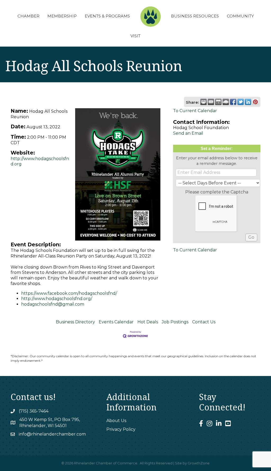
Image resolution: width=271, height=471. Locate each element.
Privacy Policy (121, 429)
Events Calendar (116, 321)
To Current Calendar (195, 110)
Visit (135, 35)
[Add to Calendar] (218, 102)
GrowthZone (199, 463)
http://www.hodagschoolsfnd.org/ (56, 298)
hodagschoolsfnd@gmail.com (52, 304)
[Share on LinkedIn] (248, 102)
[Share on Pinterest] (255, 102)
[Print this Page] (203, 102)
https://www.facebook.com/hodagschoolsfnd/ (69, 293)
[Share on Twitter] (240, 102)
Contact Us (203, 321)
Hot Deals (147, 321)
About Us (116, 420)
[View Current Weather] (226, 102)
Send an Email (188, 133)
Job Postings (175, 321)
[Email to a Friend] (211, 102)
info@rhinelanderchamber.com (52, 434)
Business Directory (75, 321)
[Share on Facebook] (233, 102)
